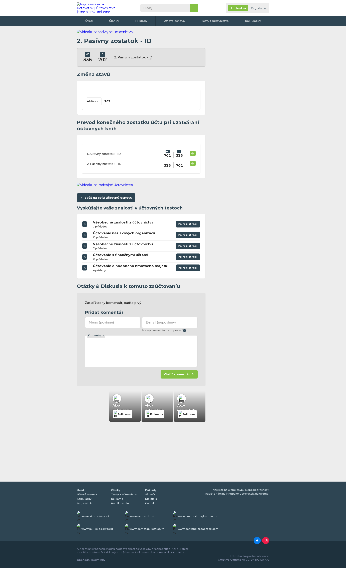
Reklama (117, 498)
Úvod (89, 20)
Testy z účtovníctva (215, 20)
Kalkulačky (253, 20)
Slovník (150, 494)
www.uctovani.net (142, 516)
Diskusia (151, 498)
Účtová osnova (174, 20)
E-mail (161, 322)
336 (87, 59)
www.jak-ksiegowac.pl (97, 528)
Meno (101, 322)
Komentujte (96, 335)
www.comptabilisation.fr (147, 528)
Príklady (141, 20)
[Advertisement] (239, 90)
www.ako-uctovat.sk (95, 516)
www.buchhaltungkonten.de (197, 516)
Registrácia (259, 8)
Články (114, 20)
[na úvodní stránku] (98, 8)
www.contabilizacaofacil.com (198, 528)
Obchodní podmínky (91, 559)
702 (102, 59)
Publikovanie (120, 503)
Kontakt (150, 503)
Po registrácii (188, 223)
